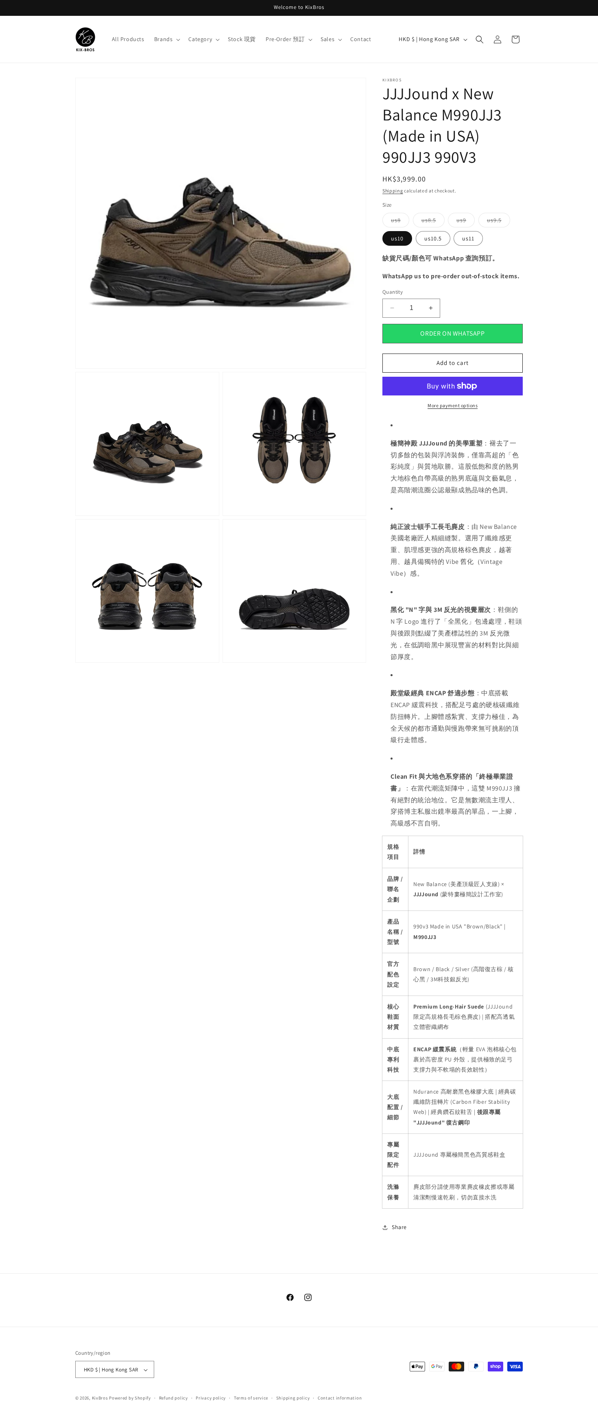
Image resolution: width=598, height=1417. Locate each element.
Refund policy (173, 1398)
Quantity (392, 291)
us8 (400, 221)
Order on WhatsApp (452, 333)
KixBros (100, 1398)
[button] (166, 39)
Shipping (392, 191)
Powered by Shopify (130, 1398)
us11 (468, 238)
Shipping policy (293, 1398)
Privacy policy (211, 1398)
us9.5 (498, 221)
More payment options (453, 405)
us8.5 (433, 221)
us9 (465, 221)
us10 (397, 238)
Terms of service (251, 1398)
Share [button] (399, 1227)
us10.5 (433, 238)
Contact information (340, 1398)
